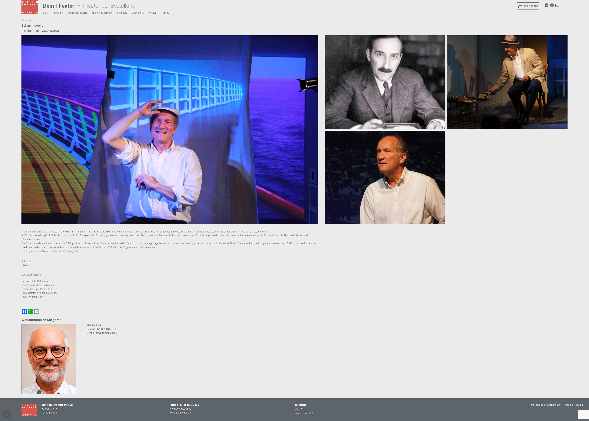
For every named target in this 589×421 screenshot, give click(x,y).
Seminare (122, 12)
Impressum (537, 404)
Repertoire (58, 12)
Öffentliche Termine (101, 12)
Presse (165, 12)
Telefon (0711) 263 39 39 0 (184, 404)
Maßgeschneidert (77, 12)
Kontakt (153, 12)
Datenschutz (553, 404)
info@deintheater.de (106, 332)
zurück (27, 20)
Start (45, 12)
